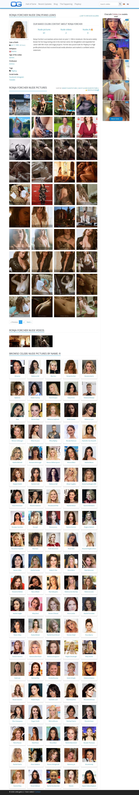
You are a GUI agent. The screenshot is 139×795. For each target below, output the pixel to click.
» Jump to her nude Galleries (89, 16)
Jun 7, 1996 (15, 45)
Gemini (11, 57)
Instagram (20, 77)
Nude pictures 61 (44, 31)
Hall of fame (31, 4)
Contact (38, 792)
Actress (11, 64)
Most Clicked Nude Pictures (88, 88)
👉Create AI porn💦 (92, 90)
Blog (56, 4)
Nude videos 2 (66, 31)
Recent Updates (45, 4)
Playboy (78, 4)
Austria (13, 51)
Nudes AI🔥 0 (88, 31)
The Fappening (66, 4)
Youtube (12, 80)
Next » (29, 322)
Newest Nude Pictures (69, 88)
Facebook (12, 77)
